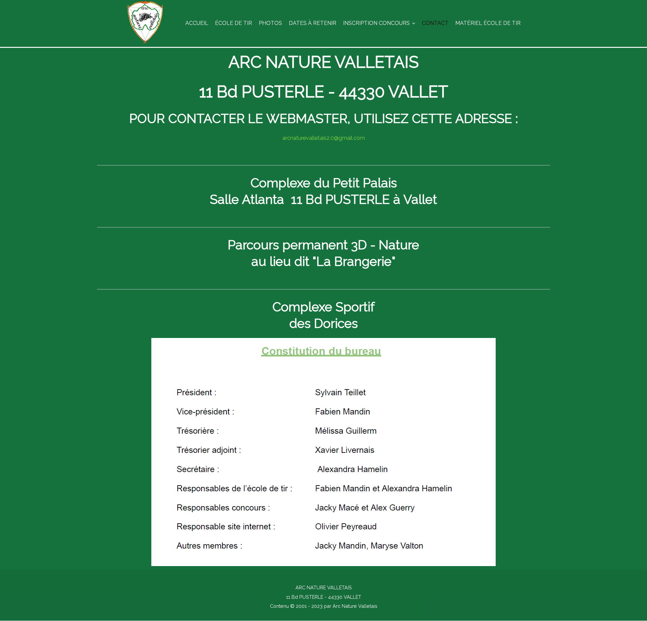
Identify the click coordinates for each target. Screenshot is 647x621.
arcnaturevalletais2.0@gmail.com (323, 138)
